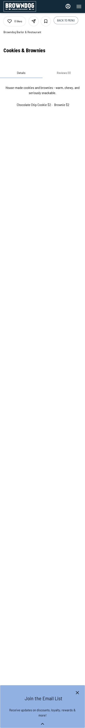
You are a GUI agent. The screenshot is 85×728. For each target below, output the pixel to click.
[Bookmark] (46, 21)
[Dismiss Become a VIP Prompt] (77, 692)
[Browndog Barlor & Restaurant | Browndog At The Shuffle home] (23, 6)
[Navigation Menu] (79, 6)
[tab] (21, 73)
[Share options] (33, 21)
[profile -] (68, 6)
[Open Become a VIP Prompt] (42, 723)
